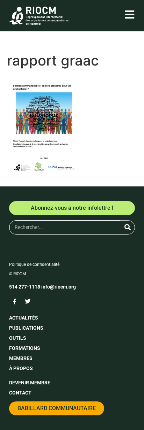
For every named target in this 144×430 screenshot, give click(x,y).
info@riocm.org (58, 287)
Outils (17, 338)
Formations (24, 348)
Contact (20, 393)
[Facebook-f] (14, 301)
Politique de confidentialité (34, 264)
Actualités (23, 318)
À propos (21, 368)
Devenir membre (29, 382)
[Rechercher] (127, 227)
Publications (26, 328)
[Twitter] (27, 301)
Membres (21, 358)
